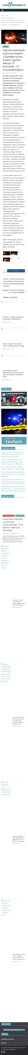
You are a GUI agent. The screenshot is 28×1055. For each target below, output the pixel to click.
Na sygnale (5, 46)
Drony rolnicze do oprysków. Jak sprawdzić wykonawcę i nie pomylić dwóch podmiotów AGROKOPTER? (13, 481)
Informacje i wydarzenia (8, 618)
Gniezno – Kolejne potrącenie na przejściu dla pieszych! (13, 318)
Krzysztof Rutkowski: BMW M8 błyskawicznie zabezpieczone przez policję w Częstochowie (19, 925)
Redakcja (15, 73)
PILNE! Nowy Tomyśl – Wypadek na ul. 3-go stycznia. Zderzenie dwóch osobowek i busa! (13, 373)
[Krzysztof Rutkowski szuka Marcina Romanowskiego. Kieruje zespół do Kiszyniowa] (6, 690)
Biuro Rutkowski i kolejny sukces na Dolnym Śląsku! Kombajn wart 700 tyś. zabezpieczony (19, 1043)
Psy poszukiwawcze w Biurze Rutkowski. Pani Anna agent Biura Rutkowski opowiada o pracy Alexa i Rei (18, 807)
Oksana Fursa (16, 625)
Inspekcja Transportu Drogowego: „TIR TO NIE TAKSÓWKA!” (13, 291)
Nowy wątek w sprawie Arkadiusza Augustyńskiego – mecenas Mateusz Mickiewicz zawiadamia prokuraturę (13, 489)
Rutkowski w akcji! (20, 618)
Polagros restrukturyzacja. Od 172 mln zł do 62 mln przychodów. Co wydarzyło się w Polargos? (12, 454)
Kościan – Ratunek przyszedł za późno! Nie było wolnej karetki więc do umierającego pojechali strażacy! (13, 282)
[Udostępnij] (16, 270)
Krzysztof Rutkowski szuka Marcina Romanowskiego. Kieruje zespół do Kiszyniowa (13, 474)
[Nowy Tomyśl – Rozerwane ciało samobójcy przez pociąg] (14, 329)
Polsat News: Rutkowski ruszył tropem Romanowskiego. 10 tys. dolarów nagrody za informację (12, 462)
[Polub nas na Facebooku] (14, 438)
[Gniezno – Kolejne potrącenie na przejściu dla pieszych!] (14, 302)
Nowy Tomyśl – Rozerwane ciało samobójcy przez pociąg (13, 345)
